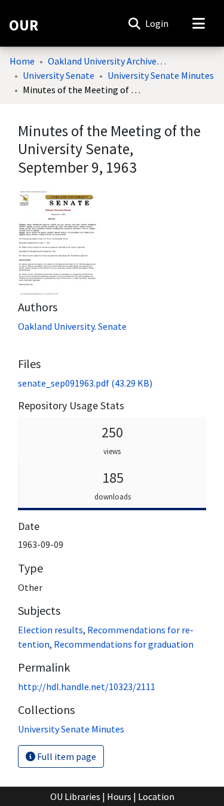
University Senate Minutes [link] (161, 75)
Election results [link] (50, 630)
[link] (85, 383)
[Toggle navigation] (198, 23)
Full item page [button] (65, 756)
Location (156, 796)
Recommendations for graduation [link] (124, 644)
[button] (134, 23)
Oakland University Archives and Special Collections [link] (107, 61)
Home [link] (22, 61)
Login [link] (157, 23)
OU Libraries (75, 796)
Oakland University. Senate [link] (72, 326)
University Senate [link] (58, 75)
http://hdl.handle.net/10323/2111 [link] (86, 686)
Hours (119, 796)
